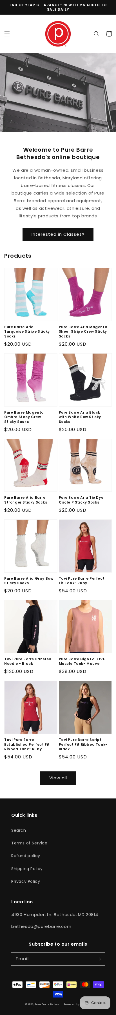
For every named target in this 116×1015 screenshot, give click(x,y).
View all (58, 778)
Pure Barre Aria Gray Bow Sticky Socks (28, 581)
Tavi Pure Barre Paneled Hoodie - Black (28, 661)
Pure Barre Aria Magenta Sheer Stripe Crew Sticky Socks (83, 332)
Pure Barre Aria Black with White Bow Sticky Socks (80, 417)
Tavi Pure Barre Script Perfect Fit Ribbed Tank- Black (83, 745)
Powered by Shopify (77, 1004)
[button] (7, 34)
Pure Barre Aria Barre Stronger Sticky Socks (25, 500)
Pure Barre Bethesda (49, 1004)
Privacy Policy (25, 881)
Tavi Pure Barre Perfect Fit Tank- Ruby (82, 581)
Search (18, 830)
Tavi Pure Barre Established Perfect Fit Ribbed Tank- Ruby (27, 745)
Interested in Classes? (58, 234)
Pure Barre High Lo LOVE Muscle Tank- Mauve (82, 661)
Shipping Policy (27, 868)
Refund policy (25, 856)
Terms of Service (29, 843)
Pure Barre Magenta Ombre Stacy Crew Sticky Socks (24, 417)
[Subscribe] (98, 959)
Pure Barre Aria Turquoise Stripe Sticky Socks (27, 332)
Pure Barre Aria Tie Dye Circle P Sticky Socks (81, 500)
